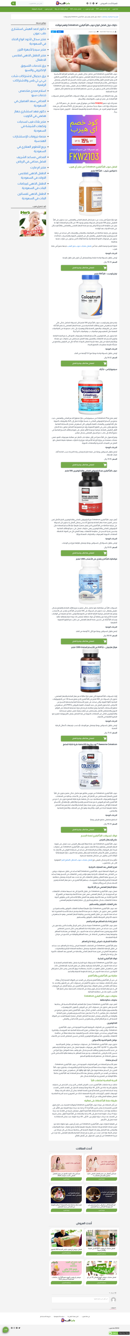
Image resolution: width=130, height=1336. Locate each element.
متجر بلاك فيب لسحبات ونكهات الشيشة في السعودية (31, 126)
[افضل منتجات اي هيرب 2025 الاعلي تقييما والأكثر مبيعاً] (101, 1246)
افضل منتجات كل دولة (61, 9)
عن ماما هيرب (86, 1316)
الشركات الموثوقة (37, 9)
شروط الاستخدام (45, 1316)
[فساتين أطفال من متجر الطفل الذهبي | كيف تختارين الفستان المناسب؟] (101, 1171)
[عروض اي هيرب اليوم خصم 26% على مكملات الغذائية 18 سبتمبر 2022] (66, 1274)
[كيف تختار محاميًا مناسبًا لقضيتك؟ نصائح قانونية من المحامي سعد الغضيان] (66, 1202)
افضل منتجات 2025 (75, 9)
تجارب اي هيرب (89, 9)
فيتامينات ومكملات (107, 16)
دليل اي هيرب (48, 9)
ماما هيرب (115, 9)
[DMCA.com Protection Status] (119, 1334)
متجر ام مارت (38, 167)
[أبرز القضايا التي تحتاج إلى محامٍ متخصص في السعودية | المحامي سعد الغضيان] (101, 1202)
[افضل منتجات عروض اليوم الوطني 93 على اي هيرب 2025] (101, 1274)
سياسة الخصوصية (59, 1316)
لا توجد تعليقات (92, 31)
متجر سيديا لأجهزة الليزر (31, 49)
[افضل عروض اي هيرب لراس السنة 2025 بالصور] (66, 1246)
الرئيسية (115, 16)
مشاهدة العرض (101, 1254)
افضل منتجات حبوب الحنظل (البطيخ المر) (77, 860)
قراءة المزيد (101, 1179)
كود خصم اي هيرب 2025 (103, 9)
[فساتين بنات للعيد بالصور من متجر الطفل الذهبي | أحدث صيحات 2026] (66, 1171)
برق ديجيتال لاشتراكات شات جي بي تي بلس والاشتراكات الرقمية (28, 80)
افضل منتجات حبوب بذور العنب (79, 246)
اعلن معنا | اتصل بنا (73, 1316)
